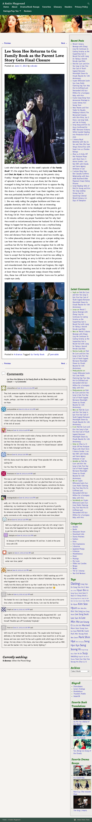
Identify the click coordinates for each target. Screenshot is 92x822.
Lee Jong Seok (82, 614)
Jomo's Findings (79, 689)
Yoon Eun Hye (80, 659)
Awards (75, 527)
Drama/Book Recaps (29, 7)
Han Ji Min (73, 590)
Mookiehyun (77, 691)
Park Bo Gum (83, 631)
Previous (6, 43)
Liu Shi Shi (77, 625)
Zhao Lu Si (83, 662)
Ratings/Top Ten (11, 11)
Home (6, 7)
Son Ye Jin (78, 654)
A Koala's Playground (14, 3)
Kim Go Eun (74, 601)
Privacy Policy (81, 7)
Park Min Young (77, 634)
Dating (75, 583)
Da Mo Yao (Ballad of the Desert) (81, 723)
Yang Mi (80, 656)
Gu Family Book (37, 354)
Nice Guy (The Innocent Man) (82, 793)
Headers (68, 7)
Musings (76, 559)
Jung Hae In (77, 598)
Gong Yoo (77, 587)
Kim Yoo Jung (77, 611)
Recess (75, 568)
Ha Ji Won (85, 587)
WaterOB (76, 696)
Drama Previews (78, 537)
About (14, 7)
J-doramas (76, 546)
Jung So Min (85, 598)
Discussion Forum (79, 532)
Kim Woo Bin (82, 608)
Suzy (85, 653)
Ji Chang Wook (80, 596)
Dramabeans (77, 686)
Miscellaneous (78, 554)
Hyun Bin (81, 590)
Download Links (78, 534)
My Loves (76, 561)
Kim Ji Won (82, 601)
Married (86, 625)
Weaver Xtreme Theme (83, 820)
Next (64, 43)
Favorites (46, 7)
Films (74, 542)
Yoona (73, 659)
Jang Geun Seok (76, 593)
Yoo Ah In (86, 656)
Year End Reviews (79, 573)
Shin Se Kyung (80, 641)
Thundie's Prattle (79, 694)
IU (87, 590)
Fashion (75, 539)
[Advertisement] (81, 246)
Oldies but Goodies (79, 563)
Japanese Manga (78, 549)
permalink (54, 354)
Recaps (75, 566)
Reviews (28, 11)
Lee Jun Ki (76, 618)
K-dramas (18, 354)
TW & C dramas (78, 571)
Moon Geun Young (77, 628)
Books (75, 529)
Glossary (58, 7)
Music (75, 556)
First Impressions (79, 544)
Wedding (74, 656)
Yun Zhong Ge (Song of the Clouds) (82, 752)
